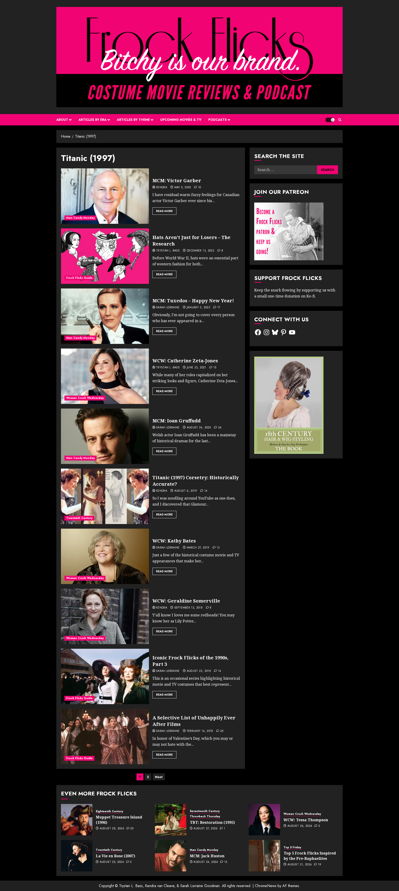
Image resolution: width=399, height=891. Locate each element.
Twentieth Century (79, 518)
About (62, 119)
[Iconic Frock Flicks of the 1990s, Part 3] (105, 676)
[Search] (340, 119)
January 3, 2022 (198, 307)
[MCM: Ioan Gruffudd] (105, 436)
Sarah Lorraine (168, 307)
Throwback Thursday (205, 816)
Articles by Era (92, 119)
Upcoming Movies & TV (180, 119)
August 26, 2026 (299, 826)
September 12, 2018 (188, 608)
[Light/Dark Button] (330, 120)
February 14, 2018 (200, 731)
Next (159, 777)
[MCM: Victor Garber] (105, 196)
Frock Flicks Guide (79, 278)
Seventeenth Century (205, 811)
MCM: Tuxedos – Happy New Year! (193, 300)
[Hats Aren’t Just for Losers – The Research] (105, 256)
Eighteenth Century (109, 811)
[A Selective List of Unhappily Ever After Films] (105, 736)
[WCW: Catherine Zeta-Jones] (105, 376)
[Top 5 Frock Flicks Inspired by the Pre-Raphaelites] (264, 855)
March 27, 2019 (198, 548)
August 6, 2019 (185, 491)
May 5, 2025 (182, 187)
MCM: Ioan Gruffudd (176, 421)
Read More (164, 211)
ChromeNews (265, 885)
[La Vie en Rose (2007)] (76, 855)
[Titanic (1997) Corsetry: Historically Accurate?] (105, 496)
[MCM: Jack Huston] (170, 855)
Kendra (161, 187)
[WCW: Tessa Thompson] (264, 819)
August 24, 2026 (205, 862)
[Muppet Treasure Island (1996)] (76, 819)
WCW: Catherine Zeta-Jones (185, 361)
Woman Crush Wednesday (85, 398)
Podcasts (217, 119)
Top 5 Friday (292, 847)
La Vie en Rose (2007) (115, 855)
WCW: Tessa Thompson (306, 819)
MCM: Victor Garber (176, 180)
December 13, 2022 (200, 251)
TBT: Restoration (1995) (212, 822)
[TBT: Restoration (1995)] (170, 819)
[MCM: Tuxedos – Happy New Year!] (105, 316)
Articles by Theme (133, 119)
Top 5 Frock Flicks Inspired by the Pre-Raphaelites (310, 856)
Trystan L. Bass (168, 251)
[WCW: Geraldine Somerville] (105, 616)
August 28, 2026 (112, 828)
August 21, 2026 (299, 865)
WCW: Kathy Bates (174, 541)
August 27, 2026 (205, 828)
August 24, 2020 (199, 428)
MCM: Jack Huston (207, 855)
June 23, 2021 (196, 368)
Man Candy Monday (80, 218)
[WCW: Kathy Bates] (105, 556)
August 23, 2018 (199, 671)
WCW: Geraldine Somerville (186, 601)
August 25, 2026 (112, 862)
